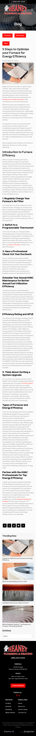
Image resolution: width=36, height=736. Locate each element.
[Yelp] (19, 695)
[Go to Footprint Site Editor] (27, 732)
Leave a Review (18, 686)
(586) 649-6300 (18, 2)
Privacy (18, 727)
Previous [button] (7, 35)
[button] (5, 525)
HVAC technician (14, 245)
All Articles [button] (20, 35)
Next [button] (6, 43)
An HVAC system (27, 383)
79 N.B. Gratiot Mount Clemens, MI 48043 (18, 668)
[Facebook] (17, 695)
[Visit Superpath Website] (9, 732)
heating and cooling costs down (13, 99)
